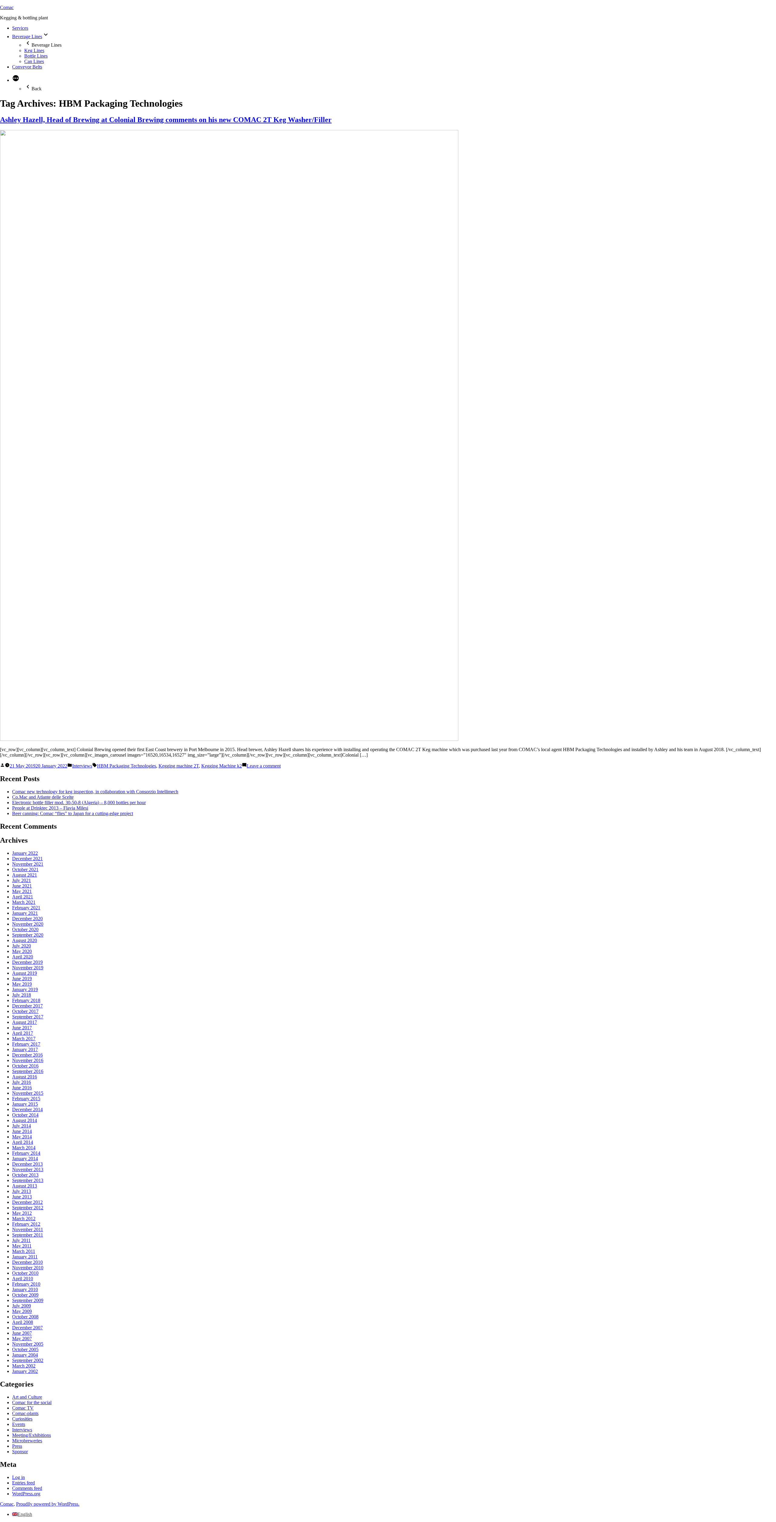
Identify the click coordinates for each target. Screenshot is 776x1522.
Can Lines (34, 61)
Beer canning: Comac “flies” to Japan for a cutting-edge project (72, 813)
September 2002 (27, 1360)
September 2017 (27, 1016)
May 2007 (22, 1338)
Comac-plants (25, 1413)
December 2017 (27, 1005)
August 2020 (24, 940)
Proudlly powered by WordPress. (47, 1504)
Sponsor (20, 1451)
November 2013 (27, 1169)
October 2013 (25, 1174)
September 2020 (27, 935)
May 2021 (22, 891)
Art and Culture (27, 1397)
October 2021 (25, 869)
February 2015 (26, 1098)
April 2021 (22, 896)
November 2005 (27, 1344)
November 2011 (27, 1229)
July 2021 (21, 880)
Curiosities (22, 1418)
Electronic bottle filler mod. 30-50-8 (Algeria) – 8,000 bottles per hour (79, 802)
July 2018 (21, 994)
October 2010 (25, 1273)
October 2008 (25, 1316)
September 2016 (27, 1071)
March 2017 (23, 1038)
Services (20, 28)
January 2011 (25, 1256)
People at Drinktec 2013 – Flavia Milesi (50, 808)
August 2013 (24, 1185)
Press (17, 1446)
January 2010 (25, 1289)
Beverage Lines (27, 36)
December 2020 (27, 918)
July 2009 (21, 1305)
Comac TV (23, 1407)
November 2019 (27, 967)
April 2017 (22, 1033)
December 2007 (27, 1327)
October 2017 (25, 1011)
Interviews (82, 765)
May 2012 (22, 1213)
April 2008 (22, 1322)
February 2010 (26, 1284)
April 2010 (22, 1278)
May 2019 (22, 984)
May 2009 (22, 1311)
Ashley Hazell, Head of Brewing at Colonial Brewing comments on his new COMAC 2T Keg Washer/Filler (166, 120)
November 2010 (27, 1267)
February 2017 (26, 1044)
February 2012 (26, 1224)
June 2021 (22, 885)
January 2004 (25, 1354)
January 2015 (25, 1104)
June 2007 (22, 1333)
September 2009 (27, 1300)
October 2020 (25, 929)
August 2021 (24, 875)
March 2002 (23, 1365)
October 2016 (25, 1065)
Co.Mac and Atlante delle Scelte (43, 797)
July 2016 (21, 1082)
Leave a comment (264, 765)
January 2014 (25, 1158)
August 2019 (24, 973)
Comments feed (27, 1488)
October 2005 (25, 1349)
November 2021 (27, 864)
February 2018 (26, 1000)
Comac (7, 7)
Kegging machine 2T (179, 765)
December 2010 (27, 1262)
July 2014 (21, 1125)
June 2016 (22, 1087)
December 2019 (27, 962)
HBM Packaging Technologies (126, 765)
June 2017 (22, 1027)
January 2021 (25, 913)
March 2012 (23, 1218)
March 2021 (23, 902)
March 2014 (23, 1147)
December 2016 (27, 1054)
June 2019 (22, 978)
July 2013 (21, 1191)
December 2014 (27, 1109)
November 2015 (27, 1093)
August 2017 (24, 1022)
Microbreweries (27, 1440)
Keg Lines (34, 50)
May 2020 (22, 951)
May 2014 (22, 1136)
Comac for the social (32, 1402)
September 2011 (27, 1234)
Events (18, 1424)
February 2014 (26, 1153)
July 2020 (21, 945)
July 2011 (21, 1240)
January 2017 (25, 1049)
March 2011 (23, 1251)
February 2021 (26, 907)
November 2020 (27, 924)
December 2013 (27, 1164)
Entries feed (23, 1482)
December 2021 (27, 858)
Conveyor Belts (27, 66)
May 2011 (22, 1245)
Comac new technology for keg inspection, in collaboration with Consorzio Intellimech (95, 791)
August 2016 (24, 1076)
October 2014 (25, 1114)
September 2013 (27, 1180)
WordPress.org (26, 1493)
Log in (18, 1477)
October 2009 (25, 1294)
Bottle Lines (36, 55)
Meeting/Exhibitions (31, 1435)
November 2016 (27, 1060)
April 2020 (22, 956)
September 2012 (27, 1207)
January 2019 (25, 989)
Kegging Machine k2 (221, 765)
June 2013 (22, 1196)
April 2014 (22, 1142)
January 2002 (25, 1371)
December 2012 (27, 1202)
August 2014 (24, 1120)
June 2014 (22, 1131)
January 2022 (25, 853)
